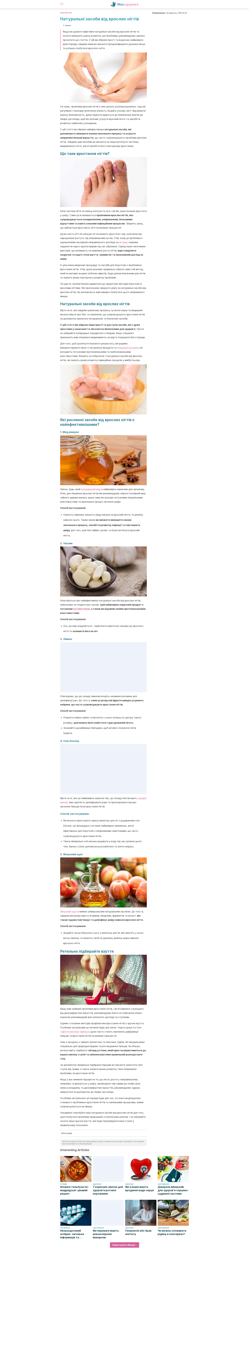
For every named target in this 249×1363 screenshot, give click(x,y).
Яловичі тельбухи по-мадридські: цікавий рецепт (74, 1190)
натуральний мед (91, 489)
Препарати (65, 1228)
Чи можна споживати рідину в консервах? (172, 1232)
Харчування (163, 1184)
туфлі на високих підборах (75, 1031)
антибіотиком (81, 608)
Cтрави (63, 1184)
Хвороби (129, 1184)
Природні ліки (66, 13)
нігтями (123, 242)
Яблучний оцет (68, 911)
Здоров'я (97, 1184)
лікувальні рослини (127, 347)
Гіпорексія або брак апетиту (138, 1232)
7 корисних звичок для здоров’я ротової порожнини (108, 1190)
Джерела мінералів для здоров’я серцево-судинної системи (173, 1190)
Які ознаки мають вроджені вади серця (139, 1188)
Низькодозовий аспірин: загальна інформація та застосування (72, 1234)
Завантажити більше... (124, 1245)
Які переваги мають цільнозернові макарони (106, 1234)
